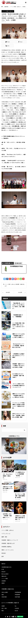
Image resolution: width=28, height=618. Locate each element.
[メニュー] (25, 2)
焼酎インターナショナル (8, 550)
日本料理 (17, 608)
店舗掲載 (4, 580)
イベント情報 (5, 578)
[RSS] (16, 616)
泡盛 (3, 594)
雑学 (3, 556)
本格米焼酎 (4, 597)
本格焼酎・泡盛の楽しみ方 (8, 543)
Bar (15, 606)
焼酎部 (3, 583)
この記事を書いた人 (8, 263)
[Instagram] (9, 616)
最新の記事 (18, 263)
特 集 (3, 569)
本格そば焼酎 (5, 592)
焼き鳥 (16, 610)
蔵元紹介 (4, 553)
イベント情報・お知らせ (8, 11)
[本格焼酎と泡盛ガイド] (9, 2)
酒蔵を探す (4, 576)
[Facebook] (5, 616)
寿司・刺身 (4, 608)
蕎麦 (3, 610)
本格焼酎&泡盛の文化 (6, 567)
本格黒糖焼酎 (18, 592)
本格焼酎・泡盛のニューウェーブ (10, 540)
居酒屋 (3, 606)
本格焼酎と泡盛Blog (6, 546)
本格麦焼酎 (17, 594)
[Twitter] (7, 616)
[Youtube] (12, 616)
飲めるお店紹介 (5, 574)
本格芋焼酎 (17, 597)
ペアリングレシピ (6, 533)
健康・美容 (4, 536)
